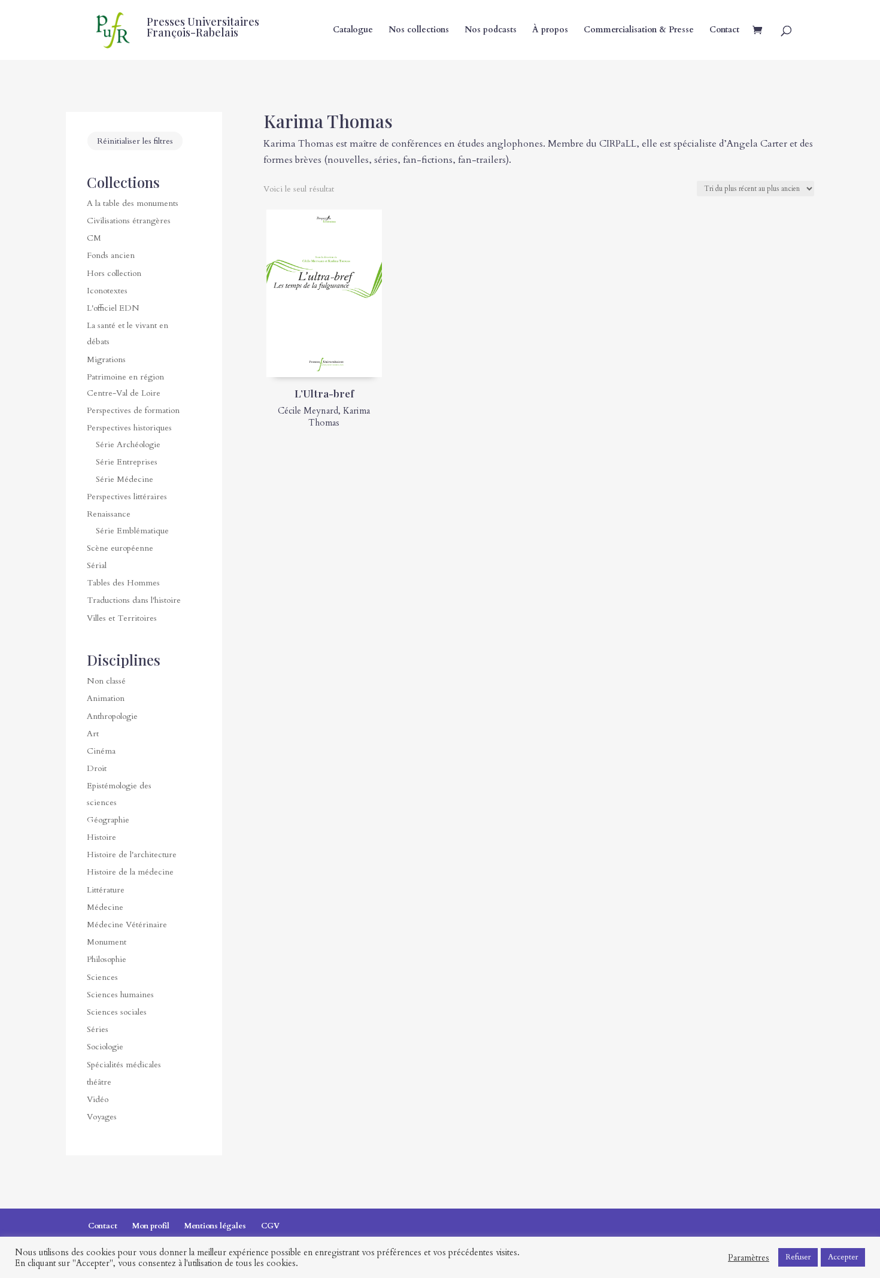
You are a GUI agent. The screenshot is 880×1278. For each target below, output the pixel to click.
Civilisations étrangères (129, 220)
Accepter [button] (843, 1257)
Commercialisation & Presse (639, 30)
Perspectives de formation (133, 410)
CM (94, 238)
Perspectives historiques (129, 427)
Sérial (97, 565)
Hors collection (114, 273)
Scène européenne (120, 548)
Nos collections (419, 30)
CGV (270, 1226)
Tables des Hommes (123, 582)
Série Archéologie (128, 444)
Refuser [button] (798, 1257)
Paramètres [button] (748, 1257)
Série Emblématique (132, 530)
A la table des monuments (132, 203)
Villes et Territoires (122, 618)
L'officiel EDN (113, 308)
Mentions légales (215, 1226)
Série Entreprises (126, 462)
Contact (724, 30)
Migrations (106, 359)
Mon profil (150, 1226)
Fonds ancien (111, 255)
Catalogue (353, 30)
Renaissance (109, 514)
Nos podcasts (491, 30)
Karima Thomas (339, 417)
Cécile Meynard (308, 411)
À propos (550, 30)
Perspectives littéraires (127, 496)
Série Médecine (124, 479)
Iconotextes (107, 290)
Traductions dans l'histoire (134, 600)
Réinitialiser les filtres (135, 141)
